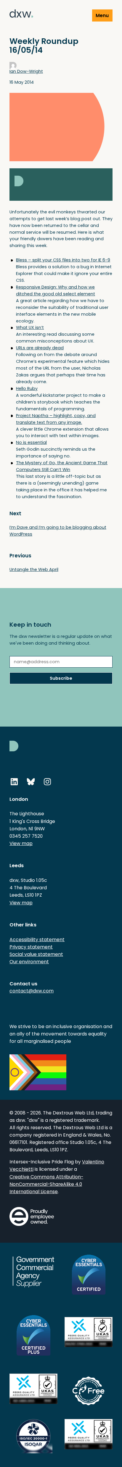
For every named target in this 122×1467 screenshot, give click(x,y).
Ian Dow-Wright (26, 71)
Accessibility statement (37, 939)
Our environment (29, 962)
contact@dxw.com (31, 991)
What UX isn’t (30, 327)
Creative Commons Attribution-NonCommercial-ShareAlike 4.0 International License (46, 1184)
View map (21, 843)
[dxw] (21, 14)
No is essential (31, 442)
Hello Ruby (27, 388)
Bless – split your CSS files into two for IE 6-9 (63, 260)
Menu (102, 15)
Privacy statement (31, 947)
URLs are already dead (40, 348)
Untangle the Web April (33, 569)
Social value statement (36, 954)
